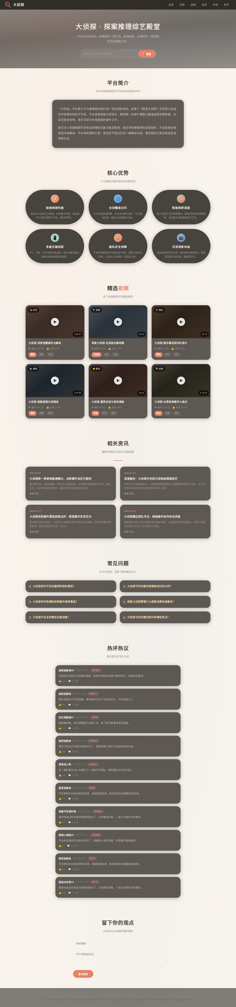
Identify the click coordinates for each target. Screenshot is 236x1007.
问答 (215, 4)
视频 (193, 4)
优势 (182, 4)
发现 (171, 4)
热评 (226, 4)
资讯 (204, 4)
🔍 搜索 (146, 54)
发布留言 (83, 974)
